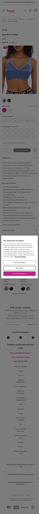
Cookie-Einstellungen (19, 262)
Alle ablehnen (19, 268)
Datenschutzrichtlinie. (20, 256)
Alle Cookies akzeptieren (19, 273)
